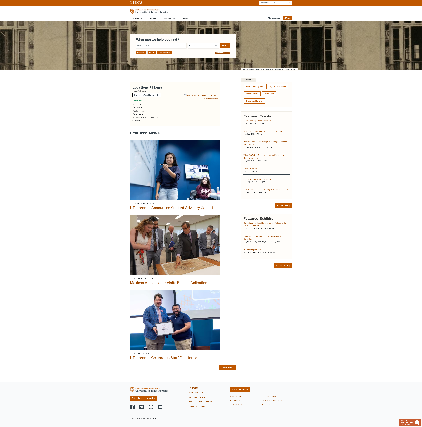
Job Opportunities (196, 397)
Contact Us (193, 388)
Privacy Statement (196, 407)
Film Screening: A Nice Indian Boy (257, 121)
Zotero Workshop (250, 168)
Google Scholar (252, 94)
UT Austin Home (235, 396)
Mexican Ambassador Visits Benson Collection (168, 283)
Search (225, 46)
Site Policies (234, 400)
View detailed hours (210, 99)
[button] (274, 18)
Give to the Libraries (240, 389)
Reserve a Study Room (255, 87)
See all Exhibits (282, 266)
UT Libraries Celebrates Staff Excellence (163, 358)
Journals (152, 52)
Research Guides (165, 52)
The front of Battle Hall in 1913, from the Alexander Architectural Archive (269, 69)
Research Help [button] (169, 18)
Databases (141, 52)
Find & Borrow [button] (136, 18)
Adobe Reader (267, 404)
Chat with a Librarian (254, 101)
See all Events (283, 206)
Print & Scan (269, 94)
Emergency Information (270, 396)
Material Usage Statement (200, 402)
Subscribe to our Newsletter (143, 398)
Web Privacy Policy (236, 404)
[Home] (149, 11)
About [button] (185, 18)
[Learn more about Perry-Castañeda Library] (200, 95)
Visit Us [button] (153, 18)
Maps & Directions (196, 393)
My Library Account (278, 87)
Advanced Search (222, 53)
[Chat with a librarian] (410, 422)
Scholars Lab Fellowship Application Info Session (263, 131)
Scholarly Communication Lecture (257, 179)
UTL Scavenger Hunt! (252, 250)
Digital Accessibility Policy (271, 400)
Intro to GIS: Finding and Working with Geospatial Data (265, 190)
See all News (226, 367)
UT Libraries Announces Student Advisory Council (171, 208)
